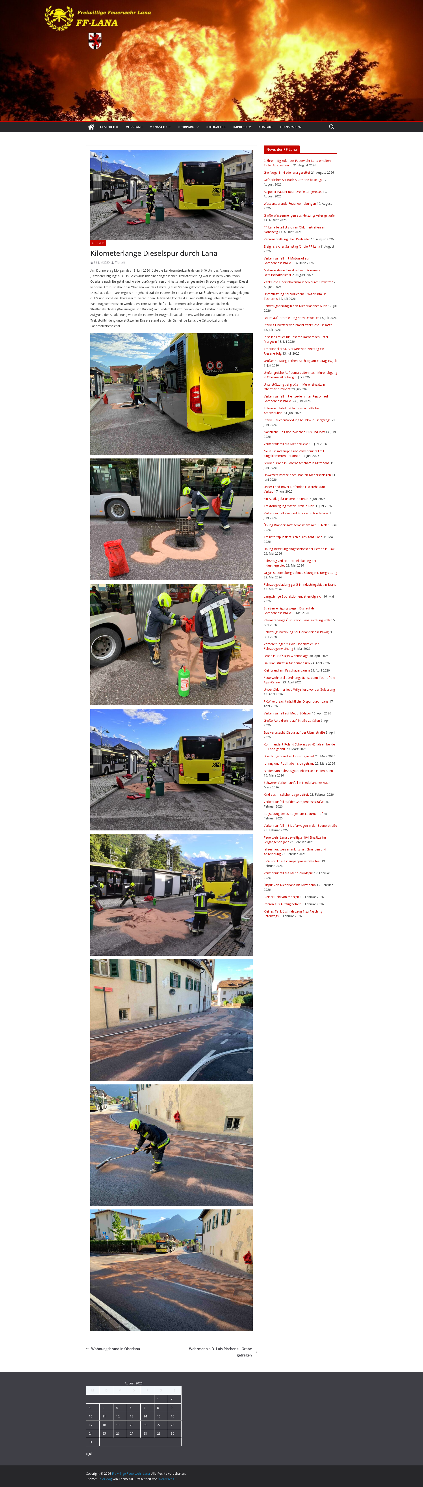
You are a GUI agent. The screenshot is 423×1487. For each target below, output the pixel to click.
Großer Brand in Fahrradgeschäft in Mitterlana (297, 463)
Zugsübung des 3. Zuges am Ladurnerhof (293, 814)
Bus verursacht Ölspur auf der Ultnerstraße (294, 732)
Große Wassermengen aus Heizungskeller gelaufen (300, 215)
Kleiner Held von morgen (281, 897)
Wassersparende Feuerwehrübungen (290, 203)
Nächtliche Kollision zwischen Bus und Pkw (294, 432)
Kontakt (265, 127)
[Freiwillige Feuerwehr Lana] (91, 127)
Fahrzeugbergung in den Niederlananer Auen (295, 306)
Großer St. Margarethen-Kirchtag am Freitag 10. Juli (300, 361)
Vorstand (134, 127)
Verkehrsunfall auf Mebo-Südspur (287, 713)
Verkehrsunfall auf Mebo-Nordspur (288, 873)
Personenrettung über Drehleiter (287, 239)
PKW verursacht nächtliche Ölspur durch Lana (296, 701)
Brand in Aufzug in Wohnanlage (286, 656)
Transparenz (291, 127)
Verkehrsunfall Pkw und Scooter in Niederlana (296, 513)
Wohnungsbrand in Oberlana (115, 1348)
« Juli (89, 1454)
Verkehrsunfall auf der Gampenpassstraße (294, 802)
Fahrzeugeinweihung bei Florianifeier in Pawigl (296, 632)
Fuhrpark (186, 127)
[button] (196, 127)
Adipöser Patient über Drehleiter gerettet (293, 192)
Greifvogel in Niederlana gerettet (287, 172)
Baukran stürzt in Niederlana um (287, 663)
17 (90, 1425)
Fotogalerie (216, 127)
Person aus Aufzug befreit (282, 904)
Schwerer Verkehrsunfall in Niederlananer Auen (297, 782)
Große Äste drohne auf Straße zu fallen (292, 720)
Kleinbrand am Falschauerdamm (287, 670)
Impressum (242, 127)
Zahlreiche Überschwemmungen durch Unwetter (298, 282)
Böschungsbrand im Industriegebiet (289, 756)
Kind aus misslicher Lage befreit (286, 794)
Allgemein (98, 243)
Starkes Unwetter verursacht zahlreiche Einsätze (298, 325)
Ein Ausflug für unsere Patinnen (286, 499)
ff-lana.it (120, 262)
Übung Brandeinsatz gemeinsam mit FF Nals (295, 525)
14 (145, 1416)
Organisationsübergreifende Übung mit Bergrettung (300, 573)
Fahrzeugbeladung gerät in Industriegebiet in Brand (300, 584)
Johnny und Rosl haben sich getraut (289, 763)
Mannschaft (160, 127)
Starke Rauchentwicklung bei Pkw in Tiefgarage (297, 420)
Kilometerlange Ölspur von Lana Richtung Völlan (298, 620)
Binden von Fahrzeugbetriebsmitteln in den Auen (298, 771)
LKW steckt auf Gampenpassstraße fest (292, 861)
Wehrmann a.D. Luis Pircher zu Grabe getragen (220, 1352)
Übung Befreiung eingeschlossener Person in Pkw (299, 549)
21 (145, 1425)
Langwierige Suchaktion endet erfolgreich (293, 596)
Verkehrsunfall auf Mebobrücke (286, 444)
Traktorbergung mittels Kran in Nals (289, 506)
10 (90, 1416)
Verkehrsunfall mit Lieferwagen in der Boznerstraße (300, 825)
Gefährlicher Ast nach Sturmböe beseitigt (293, 180)
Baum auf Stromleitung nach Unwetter (291, 318)
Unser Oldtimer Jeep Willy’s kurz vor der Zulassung (299, 689)
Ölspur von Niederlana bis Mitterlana (290, 885)
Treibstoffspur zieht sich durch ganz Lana (293, 537)
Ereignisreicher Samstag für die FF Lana (292, 246)
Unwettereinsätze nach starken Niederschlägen (297, 475)
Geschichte (109, 127)
